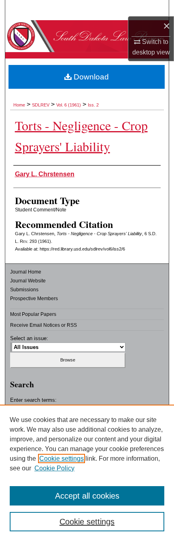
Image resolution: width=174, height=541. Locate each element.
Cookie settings (61, 458)
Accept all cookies (87, 495)
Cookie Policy (54, 468)
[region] (87, 473)
